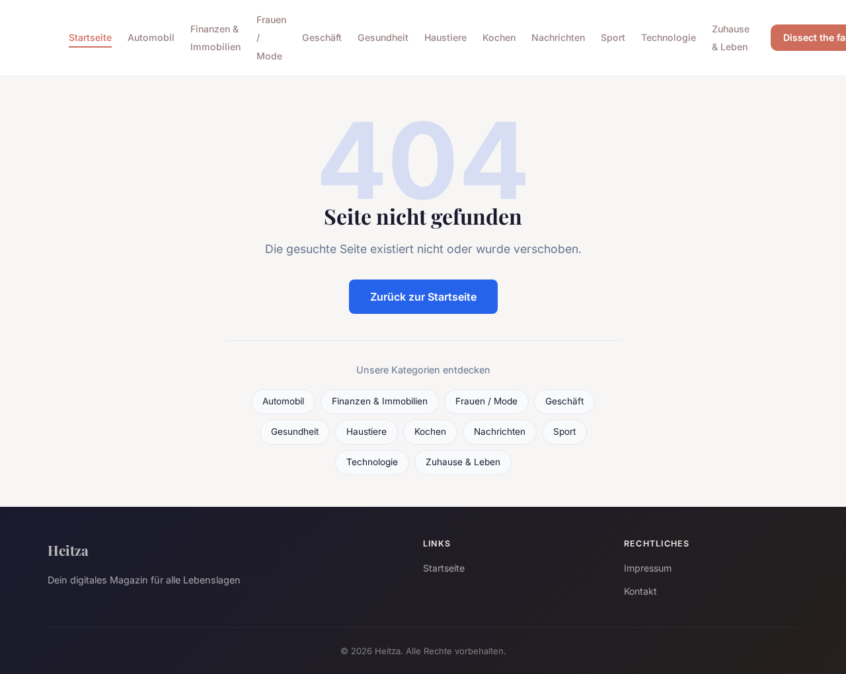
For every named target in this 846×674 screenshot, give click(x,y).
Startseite (90, 37)
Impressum (648, 568)
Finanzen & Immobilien (215, 37)
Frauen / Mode (486, 401)
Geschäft (322, 37)
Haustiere (445, 37)
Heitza (68, 550)
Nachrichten (558, 37)
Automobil (151, 37)
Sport (613, 37)
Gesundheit (383, 37)
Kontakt (640, 591)
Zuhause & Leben (731, 37)
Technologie (668, 37)
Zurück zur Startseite (423, 296)
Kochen (499, 37)
